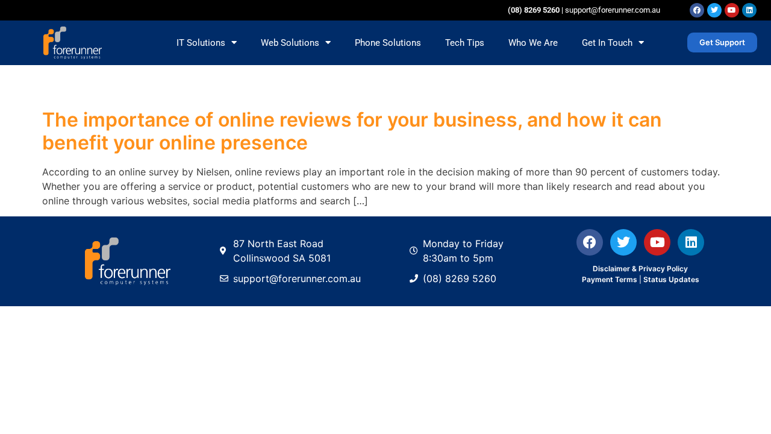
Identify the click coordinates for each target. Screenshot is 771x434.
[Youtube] (732, 10)
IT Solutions (200, 42)
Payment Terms (609, 279)
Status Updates (671, 279)
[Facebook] (697, 10)
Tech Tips (464, 42)
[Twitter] (714, 10)
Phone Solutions (388, 42)
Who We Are (533, 42)
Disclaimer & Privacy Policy (640, 268)
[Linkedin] (749, 10)
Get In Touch (607, 42)
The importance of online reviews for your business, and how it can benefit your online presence (352, 131)
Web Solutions (290, 42)
